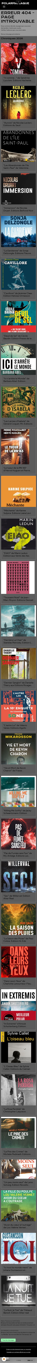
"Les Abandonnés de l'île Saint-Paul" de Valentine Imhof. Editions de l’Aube (16, 166)
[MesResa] (30, 1360)
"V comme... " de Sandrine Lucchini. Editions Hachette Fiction (17, 79)
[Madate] (18, 1360)
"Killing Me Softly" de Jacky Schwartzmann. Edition (17, 811)
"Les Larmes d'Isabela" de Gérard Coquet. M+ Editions (17, 422)
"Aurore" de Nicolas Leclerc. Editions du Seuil (17, 124)
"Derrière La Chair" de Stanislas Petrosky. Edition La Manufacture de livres (17, 641)
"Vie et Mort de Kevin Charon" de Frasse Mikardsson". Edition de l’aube (15, 769)
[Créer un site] (7, 1360)
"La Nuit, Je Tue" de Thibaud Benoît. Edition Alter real (17, 1311)
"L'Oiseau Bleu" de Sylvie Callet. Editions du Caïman (16, 1067)
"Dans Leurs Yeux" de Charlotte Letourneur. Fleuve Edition (18, 982)
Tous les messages (8, 1340)
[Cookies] (4, 1359)
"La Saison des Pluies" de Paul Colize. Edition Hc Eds (18, 939)
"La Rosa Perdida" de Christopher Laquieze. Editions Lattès (14, 1110)
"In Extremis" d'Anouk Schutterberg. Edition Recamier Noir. (14, 1025)
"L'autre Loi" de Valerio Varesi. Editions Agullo (15, 726)
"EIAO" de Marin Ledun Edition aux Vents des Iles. (16, 554)
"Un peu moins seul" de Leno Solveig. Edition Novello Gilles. (18, 1183)
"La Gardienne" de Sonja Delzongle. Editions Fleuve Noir (17, 252)
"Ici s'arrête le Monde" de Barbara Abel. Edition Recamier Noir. (16, 379)
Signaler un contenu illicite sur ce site (18, 1352)
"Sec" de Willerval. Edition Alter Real (16, 897)
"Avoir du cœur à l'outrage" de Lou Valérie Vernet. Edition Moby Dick (17, 1226)
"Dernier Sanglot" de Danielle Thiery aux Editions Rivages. (18, 684)
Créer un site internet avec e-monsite (18, 1349)
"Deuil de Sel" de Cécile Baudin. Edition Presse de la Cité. (17, 337)
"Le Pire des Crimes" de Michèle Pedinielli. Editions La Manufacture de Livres (18, 1153)
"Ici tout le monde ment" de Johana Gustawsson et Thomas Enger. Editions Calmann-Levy (17, 1268)
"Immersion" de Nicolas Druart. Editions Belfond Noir (18, 209)
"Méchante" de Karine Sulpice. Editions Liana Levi (17, 511)
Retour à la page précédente (10, 34)
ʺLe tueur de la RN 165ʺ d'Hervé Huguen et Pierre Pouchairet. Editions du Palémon (16, 469)
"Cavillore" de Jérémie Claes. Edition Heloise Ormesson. (17, 294)
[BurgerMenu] (4, 6)
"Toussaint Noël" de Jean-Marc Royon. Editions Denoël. (18, 598)
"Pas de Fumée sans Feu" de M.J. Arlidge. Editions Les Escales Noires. (17, 854)
